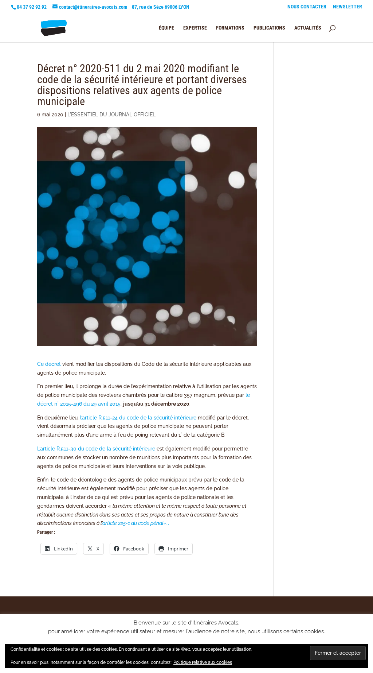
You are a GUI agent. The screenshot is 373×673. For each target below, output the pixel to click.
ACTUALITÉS (307, 28)
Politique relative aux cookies (202, 662)
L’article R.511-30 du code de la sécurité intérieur (94, 449)
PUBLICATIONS (269, 28)
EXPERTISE (195, 28)
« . (135, 523)
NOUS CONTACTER (306, 6)
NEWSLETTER (347, 6)
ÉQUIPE (166, 28)
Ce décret (49, 364)
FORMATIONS (230, 28)
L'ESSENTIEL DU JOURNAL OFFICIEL (111, 114)
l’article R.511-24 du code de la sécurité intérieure (138, 418)
